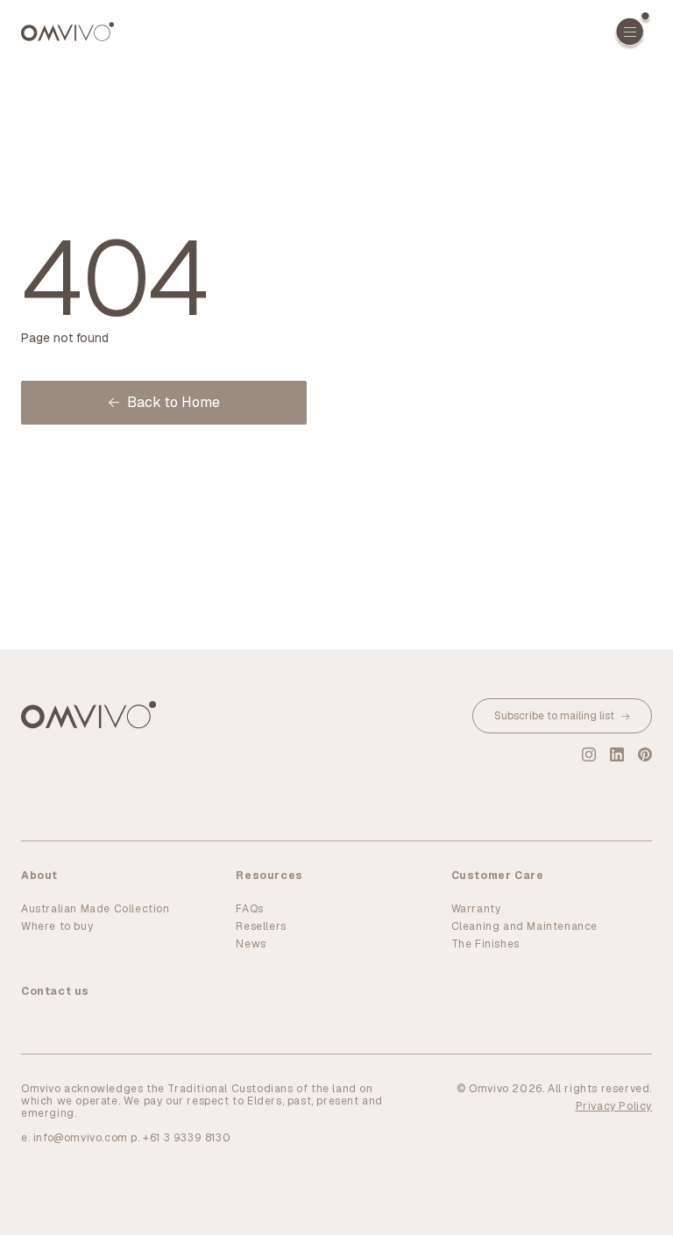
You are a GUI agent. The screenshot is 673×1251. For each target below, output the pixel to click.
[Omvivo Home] (67, 31)
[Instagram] (589, 754)
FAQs (249, 909)
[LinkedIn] (617, 754)
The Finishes (485, 944)
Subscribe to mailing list (554, 716)
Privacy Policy (614, 1106)
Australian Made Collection (95, 909)
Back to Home (173, 402)
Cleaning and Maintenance (524, 926)
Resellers (261, 926)
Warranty (476, 909)
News (251, 944)
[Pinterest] (645, 754)
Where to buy (57, 926)
